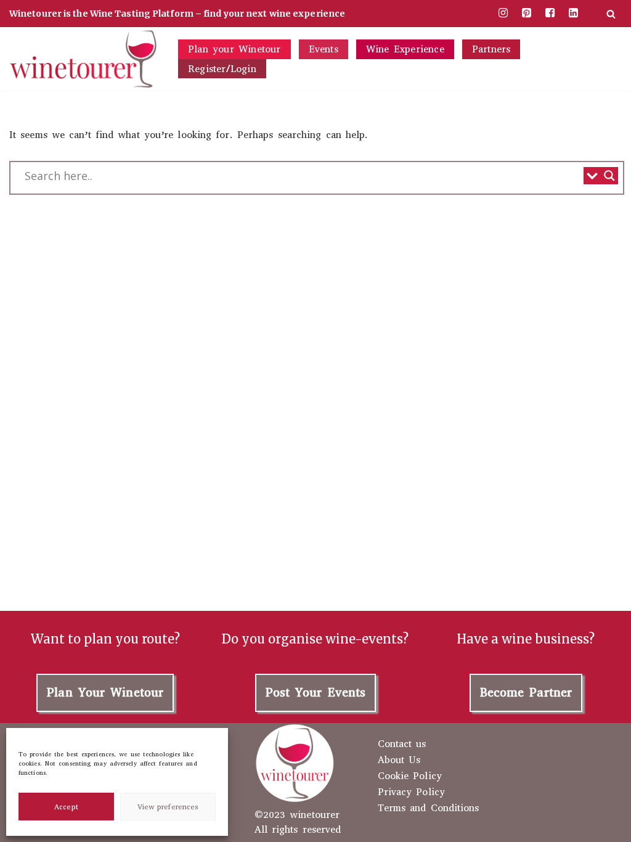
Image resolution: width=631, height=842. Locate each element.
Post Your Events (316, 692)
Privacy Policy (411, 792)
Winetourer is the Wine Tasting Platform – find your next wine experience (177, 13)
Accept (66, 807)
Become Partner (526, 692)
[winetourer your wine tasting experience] (83, 59)
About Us (399, 760)
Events (323, 49)
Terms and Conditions (428, 808)
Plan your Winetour (234, 49)
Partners (491, 49)
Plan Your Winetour (105, 692)
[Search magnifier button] (609, 175)
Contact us (402, 744)
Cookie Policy (410, 776)
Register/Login (222, 68)
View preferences (168, 807)
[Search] (611, 13)
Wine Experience (405, 49)
